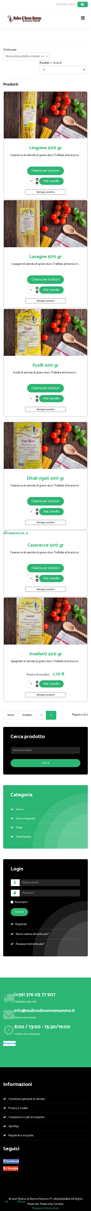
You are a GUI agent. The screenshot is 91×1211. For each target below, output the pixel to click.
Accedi (19, 912)
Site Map (13, 1126)
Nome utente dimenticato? (32, 934)
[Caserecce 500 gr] (45, 533)
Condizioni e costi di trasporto (26, 1117)
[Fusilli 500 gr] (45, 332)
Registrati (21, 924)
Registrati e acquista (20, 1135)
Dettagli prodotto (46, 192)
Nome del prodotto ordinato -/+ (25, 56)
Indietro (27, 715)
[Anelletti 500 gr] (45, 621)
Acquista (9, 1043)
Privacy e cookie (18, 1108)
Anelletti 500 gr (45, 654)
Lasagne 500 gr (45, 257)
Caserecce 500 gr (46, 545)
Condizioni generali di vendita (26, 1099)
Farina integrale (25, 818)
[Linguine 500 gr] (45, 115)
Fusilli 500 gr (45, 365)
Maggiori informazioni (45, 1208)
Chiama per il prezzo (45, 171)
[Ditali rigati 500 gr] (45, 445)
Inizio (11, 715)
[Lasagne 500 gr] (45, 223)
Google (12, 1168)
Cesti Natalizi (23, 836)
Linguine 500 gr (45, 148)
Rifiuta (21, 1201)
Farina (19, 809)
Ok (6, 1201)
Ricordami (21, 902)
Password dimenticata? (29, 944)
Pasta (18, 827)
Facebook (12, 1161)
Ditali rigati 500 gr (45, 478)
